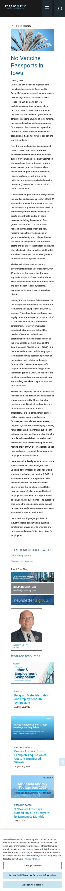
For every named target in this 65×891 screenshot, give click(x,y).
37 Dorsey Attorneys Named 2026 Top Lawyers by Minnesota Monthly (31, 812)
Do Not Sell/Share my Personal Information (32, 875)
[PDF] (62, 762)
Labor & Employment (21, 555)
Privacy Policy (32, 859)
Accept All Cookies (32, 885)
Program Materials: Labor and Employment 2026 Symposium (31, 699)
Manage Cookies (33, 865)
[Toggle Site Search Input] (59, 8)
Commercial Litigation (21, 561)
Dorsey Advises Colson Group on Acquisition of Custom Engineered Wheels (30, 756)
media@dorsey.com (24, 590)
